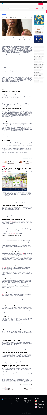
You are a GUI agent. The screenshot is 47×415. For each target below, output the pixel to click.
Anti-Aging (39, 51)
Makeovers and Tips (36, 67)
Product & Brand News (36, 72)
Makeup (41, 67)
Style (38, 80)
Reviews (38, 403)
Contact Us (17, 400)
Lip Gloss (40, 64)
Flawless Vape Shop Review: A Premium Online (26, 388)
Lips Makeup (25, 401)
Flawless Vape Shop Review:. (41, 401)
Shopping (40, 75)
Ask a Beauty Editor (36, 53)
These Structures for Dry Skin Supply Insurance (10, 162)
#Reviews (3, 166)
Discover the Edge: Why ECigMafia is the (10, 388)
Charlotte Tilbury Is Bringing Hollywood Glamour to (26, 162)
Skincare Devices (36, 78)
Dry (34, 56)
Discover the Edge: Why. (41, 407)
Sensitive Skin (35, 75)
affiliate (35, 51)
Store (2, 89)
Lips (42, 64)
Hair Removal (29, 400)
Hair (41, 59)
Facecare (43, 56)
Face (39, 56)
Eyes (37, 56)
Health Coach (35, 64)
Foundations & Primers (36, 59)
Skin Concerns (41, 78)
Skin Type (35, 80)
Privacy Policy (17, 401)
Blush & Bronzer (41, 53)
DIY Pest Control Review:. (41, 404)
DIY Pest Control (4, 215)
